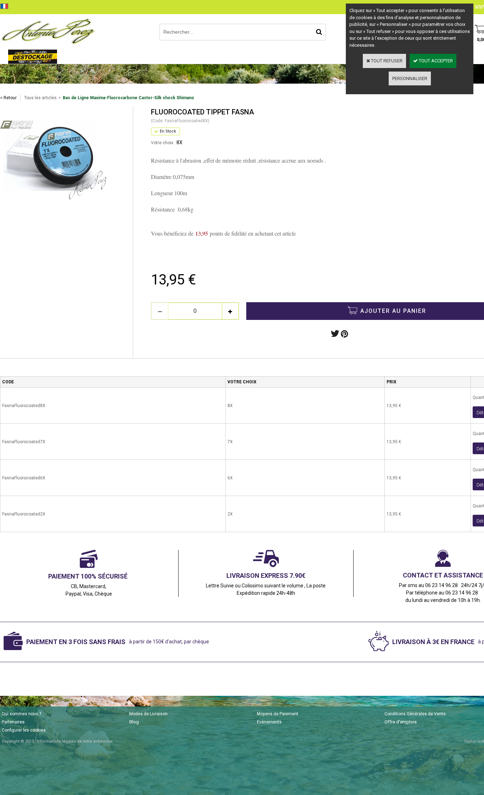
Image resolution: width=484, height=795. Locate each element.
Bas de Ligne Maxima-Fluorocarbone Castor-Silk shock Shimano (128, 97)
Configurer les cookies (24, 730)
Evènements (269, 722)
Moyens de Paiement (277, 713)
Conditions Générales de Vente (415, 713)
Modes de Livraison (148, 713)
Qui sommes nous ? (21, 713)
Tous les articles (40, 97)
